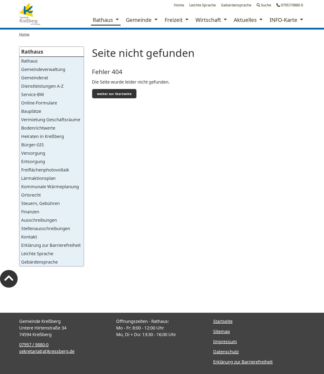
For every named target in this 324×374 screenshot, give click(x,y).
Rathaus (32, 51)
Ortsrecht (31, 195)
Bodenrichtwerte (38, 128)
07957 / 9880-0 (33, 345)
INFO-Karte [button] (284, 19)
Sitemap (221, 331)
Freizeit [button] (174, 19)
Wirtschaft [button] (209, 19)
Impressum (225, 341)
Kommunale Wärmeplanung (50, 187)
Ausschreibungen (39, 220)
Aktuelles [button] (246, 19)
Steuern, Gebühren (40, 203)
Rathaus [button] (103, 19)
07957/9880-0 (291, 5)
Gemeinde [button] (139, 19)
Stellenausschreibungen (45, 228)
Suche (265, 5)
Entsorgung (33, 161)
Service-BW (32, 94)
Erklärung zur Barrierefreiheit (51, 245)
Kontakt (29, 237)
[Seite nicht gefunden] (29, 14)
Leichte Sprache (202, 5)
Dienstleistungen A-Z (42, 86)
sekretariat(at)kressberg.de (46, 351)
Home (179, 5)
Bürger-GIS (32, 145)
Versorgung (33, 153)
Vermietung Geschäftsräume (50, 120)
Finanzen (30, 212)
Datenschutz (226, 352)
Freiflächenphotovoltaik (45, 170)
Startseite (223, 321)
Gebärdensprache (236, 5)
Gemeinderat (34, 78)
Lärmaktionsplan (38, 178)
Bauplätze (31, 111)
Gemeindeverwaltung (43, 69)
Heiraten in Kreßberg (42, 136)
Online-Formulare (39, 103)
